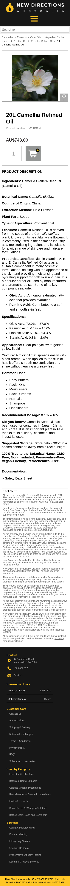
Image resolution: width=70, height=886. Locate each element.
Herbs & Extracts (18, 801)
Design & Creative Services (24, 861)
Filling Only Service (19, 841)
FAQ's (12, 754)
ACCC (30, 625)
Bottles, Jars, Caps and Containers (28, 815)
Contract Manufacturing (22, 827)
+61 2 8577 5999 (55, 882)
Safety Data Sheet (18, 478)
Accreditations (17, 720)
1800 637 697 (23, 882)
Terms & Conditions (20, 741)
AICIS (39, 625)
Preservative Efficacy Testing (25, 854)
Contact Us (15, 713)
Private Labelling (18, 834)
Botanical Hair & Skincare (23, 781)
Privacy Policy (17, 747)
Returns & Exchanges (21, 734)
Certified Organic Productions (25, 787)
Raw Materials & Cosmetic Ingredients (30, 794)
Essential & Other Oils (21, 774)
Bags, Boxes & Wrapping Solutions (28, 808)
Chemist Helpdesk (19, 848)
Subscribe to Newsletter (22, 761)
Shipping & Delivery (20, 727)
